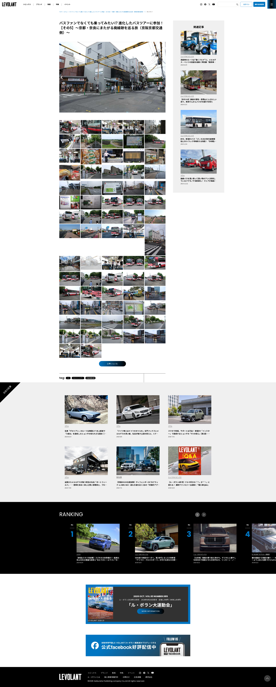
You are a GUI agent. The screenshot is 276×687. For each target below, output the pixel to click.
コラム (65, 12)
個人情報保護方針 (111, 677)
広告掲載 (137, 677)
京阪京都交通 (90, 378)
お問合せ (126, 677)
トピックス (27, 4)
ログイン (246, 4)
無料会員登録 (259, 4)
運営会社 (148, 677)
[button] (204, 514)
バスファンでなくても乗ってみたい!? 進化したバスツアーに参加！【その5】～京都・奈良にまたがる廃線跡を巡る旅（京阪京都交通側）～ (107, 12)
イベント (67, 4)
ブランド (39, 4)
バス (68, 378)
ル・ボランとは (94, 677)
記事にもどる (112, 363)
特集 (57, 4)
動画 (49, 4)
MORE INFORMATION (150, 611)
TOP (60, 12)
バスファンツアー (78, 378)
